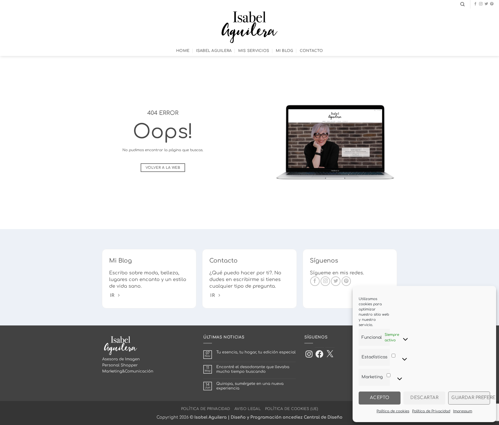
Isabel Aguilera (214, 51)
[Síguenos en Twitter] (486, 4)
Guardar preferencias (470, 397)
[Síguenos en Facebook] (475, 4)
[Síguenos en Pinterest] (492, 4)
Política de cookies (393, 411)
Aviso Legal (247, 409)
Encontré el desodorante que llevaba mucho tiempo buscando (252, 369)
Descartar (424, 397)
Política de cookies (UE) (291, 409)
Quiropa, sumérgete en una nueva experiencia (250, 386)
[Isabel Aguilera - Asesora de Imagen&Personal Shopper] (250, 27)
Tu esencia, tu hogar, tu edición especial (256, 352)
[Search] (462, 4)
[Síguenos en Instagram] (481, 4)
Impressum (462, 411)
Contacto (311, 51)
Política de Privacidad (431, 411)
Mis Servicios (253, 51)
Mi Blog (284, 51)
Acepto (380, 397)
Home (182, 51)
